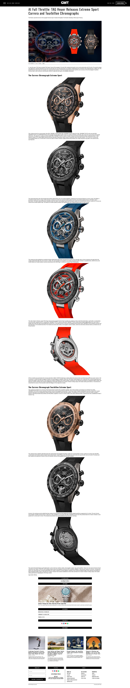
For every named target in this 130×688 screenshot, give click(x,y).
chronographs (42, 133)
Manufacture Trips (95, 676)
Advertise (82, 673)
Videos (93, 673)
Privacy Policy (69, 676)
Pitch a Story (83, 678)
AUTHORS (68, 675)
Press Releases (83, 675)
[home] (65, 3)
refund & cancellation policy (72, 680)
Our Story (69, 673)
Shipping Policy (69, 681)
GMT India (99, 684)
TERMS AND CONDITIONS (71, 678)
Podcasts (93, 675)
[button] (9, 3)
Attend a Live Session (95, 678)
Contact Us (83, 676)
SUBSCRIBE (120, 3)
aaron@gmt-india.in (65, 580)
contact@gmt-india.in (56, 673)
